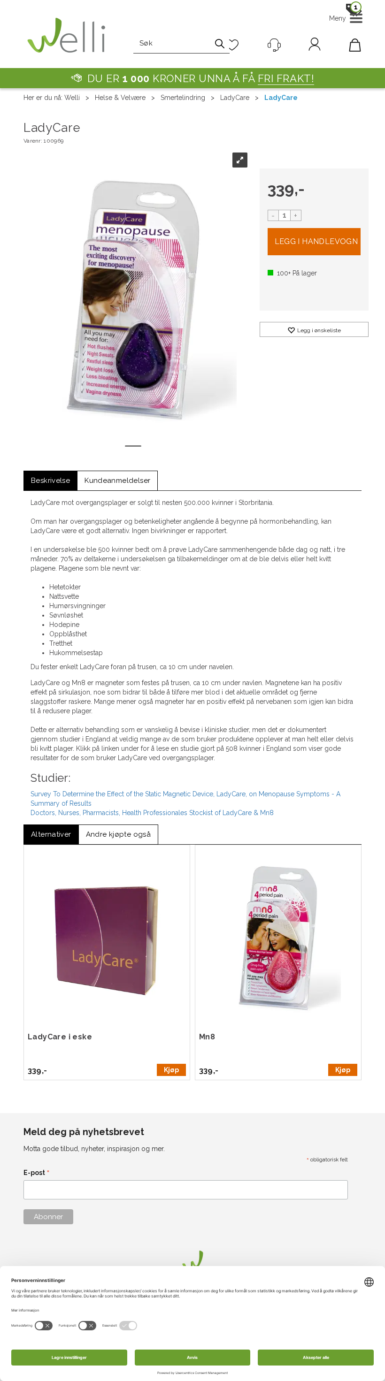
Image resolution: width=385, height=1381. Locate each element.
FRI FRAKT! (286, 78)
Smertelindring (183, 97)
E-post (36, 1173)
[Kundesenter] (274, 45)
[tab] (50, 481)
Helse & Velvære (120, 97)
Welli (72, 97)
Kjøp (314, 241)
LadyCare (234, 97)
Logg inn (314, 46)
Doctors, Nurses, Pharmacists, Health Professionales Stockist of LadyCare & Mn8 (152, 812)
